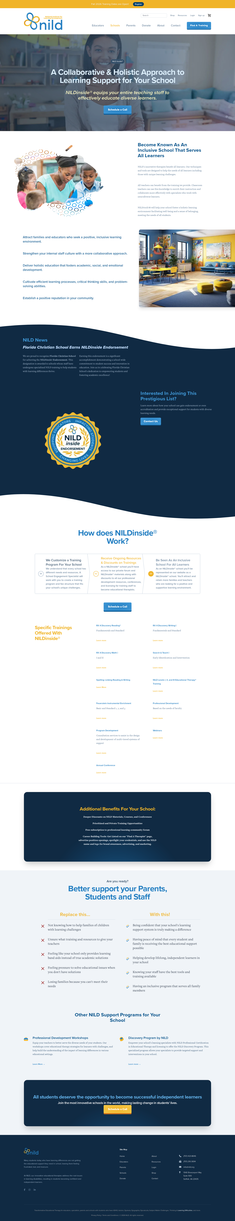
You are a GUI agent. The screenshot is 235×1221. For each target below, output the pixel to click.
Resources (182, 15)
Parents (130, 25)
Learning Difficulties (185, 1210)
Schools (115, 25)
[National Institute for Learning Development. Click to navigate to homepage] (43, 21)
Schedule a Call (117, 110)
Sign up (201, 15)
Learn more (101, 640)
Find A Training (199, 25)
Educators (98, 25)
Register (138, 4)
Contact (175, 25)
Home (122, 1156)
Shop (172, 15)
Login (192, 15)
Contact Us (151, 421)
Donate (146, 25)
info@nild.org (188, 1167)
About (160, 25)
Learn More (101, 687)
